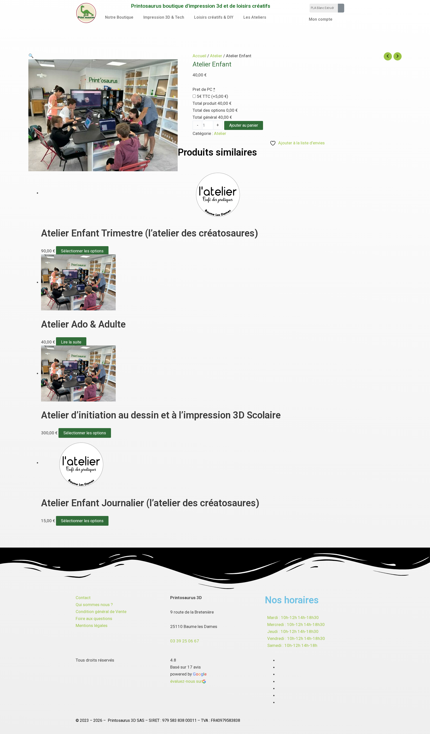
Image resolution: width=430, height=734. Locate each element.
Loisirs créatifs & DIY (213, 17)
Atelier (216, 55)
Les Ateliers (254, 17)
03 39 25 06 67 (184, 640)
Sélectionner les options (82, 251)
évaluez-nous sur (186, 681)
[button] (120, 17)
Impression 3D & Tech (163, 17)
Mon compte (320, 19)
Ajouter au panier (243, 125)
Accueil (199, 55)
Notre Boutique (119, 17)
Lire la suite (71, 342)
